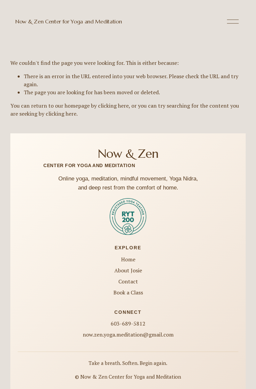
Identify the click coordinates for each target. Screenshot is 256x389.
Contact (128, 281)
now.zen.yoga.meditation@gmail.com (128, 334)
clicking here (113, 105)
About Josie (128, 270)
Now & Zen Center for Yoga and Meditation (68, 21)
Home (128, 259)
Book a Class (128, 292)
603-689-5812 (128, 323)
